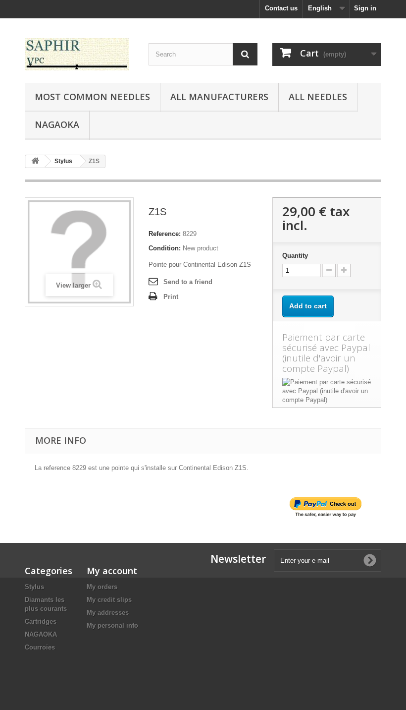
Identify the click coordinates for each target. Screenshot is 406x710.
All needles (318, 97)
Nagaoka (57, 124)
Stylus (34, 587)
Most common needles (92, 97)
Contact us (281, 8)
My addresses (108, 612)
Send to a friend (187, 282)
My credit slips (109, 599)
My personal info (112, 625)
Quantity (295, 255)
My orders (102, 587)
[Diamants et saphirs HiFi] (79, 54)
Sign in (365, 8)
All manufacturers (219, 97)
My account (112, 571)
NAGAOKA (41, 634)
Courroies (40, 647)
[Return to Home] (35, 161)
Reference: (165, 233)
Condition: (165, 248)
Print (170, 296)
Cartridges (40, 621)
